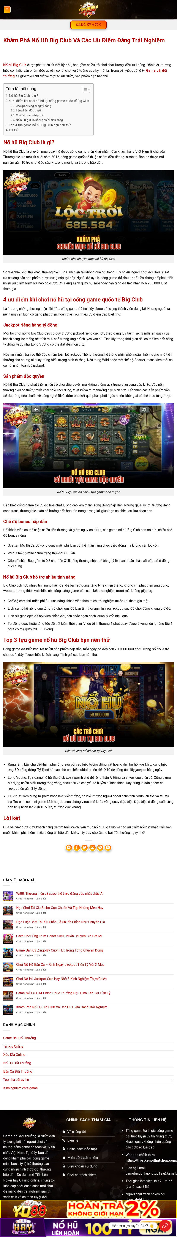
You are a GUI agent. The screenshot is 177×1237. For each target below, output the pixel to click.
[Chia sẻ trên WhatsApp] (69, 847)
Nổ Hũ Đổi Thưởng (17, 1063)
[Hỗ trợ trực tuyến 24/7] (165, 1226)
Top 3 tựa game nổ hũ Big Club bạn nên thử (40, 125)
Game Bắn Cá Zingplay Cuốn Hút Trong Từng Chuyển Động (59, 950)
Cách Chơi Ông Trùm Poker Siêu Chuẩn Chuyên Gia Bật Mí (59, 936)
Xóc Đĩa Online (14, 1055)
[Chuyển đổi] (172, 1079)
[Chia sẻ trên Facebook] (76, 847)
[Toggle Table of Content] (84, 89)
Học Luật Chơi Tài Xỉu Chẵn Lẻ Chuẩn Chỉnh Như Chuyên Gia (60, 922)
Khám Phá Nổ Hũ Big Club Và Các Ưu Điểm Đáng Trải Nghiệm (61, 1007)
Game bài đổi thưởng (19, 1136)
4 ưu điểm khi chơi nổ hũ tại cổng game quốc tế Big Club (49, 101)
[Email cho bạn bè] (92, 847)
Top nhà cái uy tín (16, 1080)
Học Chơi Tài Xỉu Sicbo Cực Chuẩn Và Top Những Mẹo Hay (59, 908)
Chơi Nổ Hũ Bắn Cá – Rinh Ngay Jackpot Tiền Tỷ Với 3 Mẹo (60, 965)
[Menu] (7, 9)
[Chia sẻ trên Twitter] (84, 847)
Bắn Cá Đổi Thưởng (17, 1071)
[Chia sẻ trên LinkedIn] (108, 847)
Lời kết (14, 130)
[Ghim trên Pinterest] (100, 847)
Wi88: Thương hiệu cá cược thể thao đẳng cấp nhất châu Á (59, 893)
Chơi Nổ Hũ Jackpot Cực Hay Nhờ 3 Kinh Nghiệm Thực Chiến (61, 979)
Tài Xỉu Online (13, 1046)
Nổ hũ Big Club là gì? (23, 96)
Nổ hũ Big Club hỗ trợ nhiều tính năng (39, 120)
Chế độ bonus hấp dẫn (30, 115)
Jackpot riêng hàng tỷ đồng (33, 106)
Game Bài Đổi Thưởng (19, 1038)
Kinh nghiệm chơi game (20, 1088)
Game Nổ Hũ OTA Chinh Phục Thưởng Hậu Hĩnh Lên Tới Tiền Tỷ (63, 993)
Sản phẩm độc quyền (29, 110)
